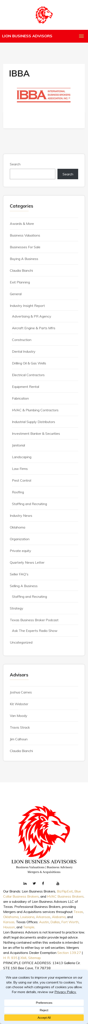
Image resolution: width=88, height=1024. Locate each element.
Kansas (9, 922)
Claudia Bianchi (21, 270)
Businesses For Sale (25, 247)
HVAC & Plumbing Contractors (35, 410)
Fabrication (20, 398)
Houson (9, 927)
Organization (19, 539)
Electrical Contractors (28, 375)
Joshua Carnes (21, 692)
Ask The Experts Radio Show (34, 630)
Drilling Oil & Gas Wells (29, 363)
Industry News (21, 515)
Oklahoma (17, 527)
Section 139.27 (69, 952)
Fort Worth (70, 922)
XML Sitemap (30, 958)
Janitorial (18, 445)
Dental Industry (23, 351)
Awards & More (22, 223)
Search (15, 164)
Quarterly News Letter (27, 562)
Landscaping (21, 457)
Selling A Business (24, 586)
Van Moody (18, 715)
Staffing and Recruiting (29, 504)
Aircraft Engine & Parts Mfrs (33, 328)
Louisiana (27, 917)
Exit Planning (20, 282)
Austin (44, 922)
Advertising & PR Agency (31, 316)
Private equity (20, 551)
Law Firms (20, 469)
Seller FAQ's (19, 574)
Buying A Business (24, 259)
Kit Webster (19, 704)
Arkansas (43, 917)
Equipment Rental (25, 386)
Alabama (59, 917)
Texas (78, 912)
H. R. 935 (10, 958)
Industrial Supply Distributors (33, 422)
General (16, 294)
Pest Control (21, 480)
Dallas (55, 922)
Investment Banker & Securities (36, 433)
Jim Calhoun (19, 739)
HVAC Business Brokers (65, 896)
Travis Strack (20, 727)
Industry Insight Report (27, 305)
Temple (28, 927)
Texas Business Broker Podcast (34, 620)
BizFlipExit (65, 891)
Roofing (18, 492)
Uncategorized (21, 642)
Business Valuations (25, 235)
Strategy (16, 608)
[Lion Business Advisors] (44, 15)
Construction (21, 340)
